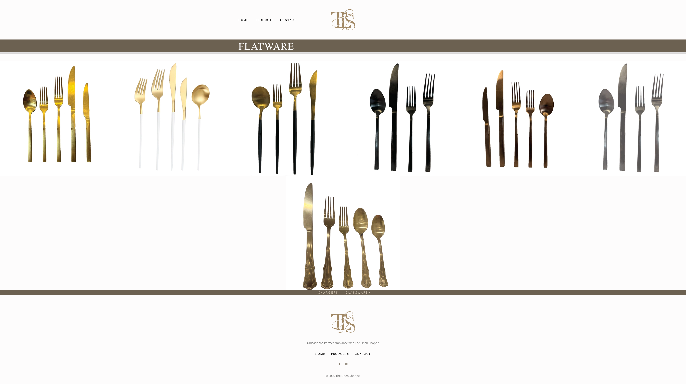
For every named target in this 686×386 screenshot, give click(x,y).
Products (340, 353)
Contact (363, 353)
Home (320, 353)
